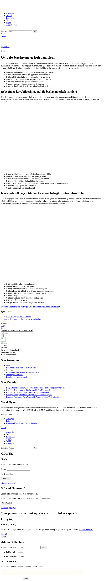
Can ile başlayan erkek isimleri (18, 317)
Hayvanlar (10, 18)
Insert (26, 579)
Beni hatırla (8, 474)
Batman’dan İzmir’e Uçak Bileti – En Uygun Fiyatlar (27, 392)
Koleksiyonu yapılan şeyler (17, 377)
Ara (35, 32)
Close (3, 428)
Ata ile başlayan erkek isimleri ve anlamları (23, 319)
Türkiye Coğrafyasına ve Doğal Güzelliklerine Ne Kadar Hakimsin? (30, 307)
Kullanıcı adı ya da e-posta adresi (14, 464)
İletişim (9, 421)
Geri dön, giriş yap (8, 507)
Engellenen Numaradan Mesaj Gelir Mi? (22, 372)
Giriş (3, 326)
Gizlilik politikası (86, 529)
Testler (9, 16)
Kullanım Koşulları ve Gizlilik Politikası (22, 423)
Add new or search (9, 547)
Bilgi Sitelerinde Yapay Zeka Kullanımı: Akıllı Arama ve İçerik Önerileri (35, 388)
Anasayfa (10, 13)
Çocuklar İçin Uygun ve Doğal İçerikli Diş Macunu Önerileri (31, 390)
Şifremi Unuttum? (8, 483)
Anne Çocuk (11, 25)
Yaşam (9, 20)
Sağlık (8, 22)
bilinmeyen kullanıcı (14, 375)
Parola (3, 469)
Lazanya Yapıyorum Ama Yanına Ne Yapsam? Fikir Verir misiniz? (32, 397)
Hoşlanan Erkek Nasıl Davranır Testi (21, 368)
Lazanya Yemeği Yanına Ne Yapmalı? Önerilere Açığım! (29, 395)
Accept (4, 534)
